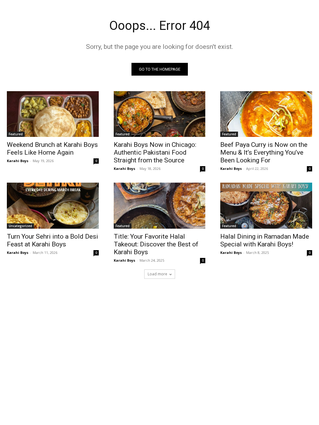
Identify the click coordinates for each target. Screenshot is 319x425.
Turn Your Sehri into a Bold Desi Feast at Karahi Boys (52, 240)
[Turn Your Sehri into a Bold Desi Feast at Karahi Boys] (53, 205)
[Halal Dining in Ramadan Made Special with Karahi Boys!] (266, 205)
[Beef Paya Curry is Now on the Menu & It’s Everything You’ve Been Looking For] (266, 114)
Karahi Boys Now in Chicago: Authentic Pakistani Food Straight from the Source (155, 152)
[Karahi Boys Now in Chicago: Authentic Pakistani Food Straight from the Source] (160, 114)
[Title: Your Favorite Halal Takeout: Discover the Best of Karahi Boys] (160, 205)
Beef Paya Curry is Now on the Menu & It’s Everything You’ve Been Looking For (263, 152)
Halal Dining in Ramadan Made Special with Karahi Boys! (264, 240)
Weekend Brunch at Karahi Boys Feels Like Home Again (52, 148)
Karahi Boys (17, 160)
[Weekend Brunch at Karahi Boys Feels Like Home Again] (53, 114)
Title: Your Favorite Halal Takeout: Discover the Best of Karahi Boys (156, 244)
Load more (157, 274)
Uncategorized (20, 226)
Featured (16, 134)
